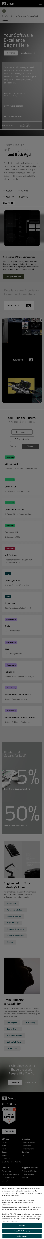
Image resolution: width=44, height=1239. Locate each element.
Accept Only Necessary (22, 1231)
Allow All (22, 1225)
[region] (22, 1212)
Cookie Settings (22, 1236)
